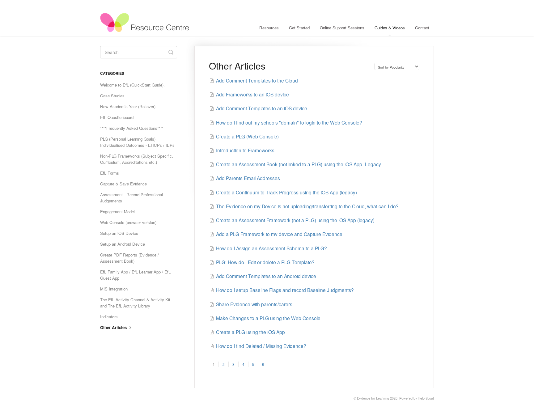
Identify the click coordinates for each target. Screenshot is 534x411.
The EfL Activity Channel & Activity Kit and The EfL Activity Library (135, 303)
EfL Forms (109, 173)
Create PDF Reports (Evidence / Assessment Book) (129, 258)
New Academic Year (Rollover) (127, 106)
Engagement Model (117, 211)
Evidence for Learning (373, 398)
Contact (422, 28)
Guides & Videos (390, 28)
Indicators (109, 317)
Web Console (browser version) (128, 222)
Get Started (299, 28)
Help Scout (426, 398)
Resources (269, 28)
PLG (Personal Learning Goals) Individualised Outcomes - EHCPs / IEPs (137, 142)
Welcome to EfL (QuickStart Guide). (132, 85)
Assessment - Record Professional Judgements (131, 198)
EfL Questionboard (117, 117)
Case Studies (112, 96)
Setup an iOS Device (119, 233)
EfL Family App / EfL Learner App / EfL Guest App (135, 275)
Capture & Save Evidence (123, 184)
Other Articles (114, 327)
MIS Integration (114, 289)
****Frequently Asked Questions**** (131, 128)
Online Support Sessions (342, 28)
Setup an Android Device (122, 244)
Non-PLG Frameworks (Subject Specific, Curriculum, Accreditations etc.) (136, 159)
